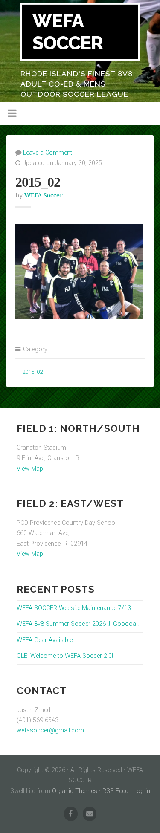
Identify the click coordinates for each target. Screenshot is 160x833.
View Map (30, 468)
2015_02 (32, 372)
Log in (142, 791)
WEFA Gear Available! (45, 640)
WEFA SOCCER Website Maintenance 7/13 (74, 608)
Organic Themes (74, 791)
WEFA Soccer (43, 195)
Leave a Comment (47, 152)
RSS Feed (115, 791)
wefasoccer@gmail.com (50, 730)
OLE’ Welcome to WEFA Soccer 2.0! (65, 655)
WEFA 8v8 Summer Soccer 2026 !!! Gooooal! (78, 624)
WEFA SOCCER (67, 32)
